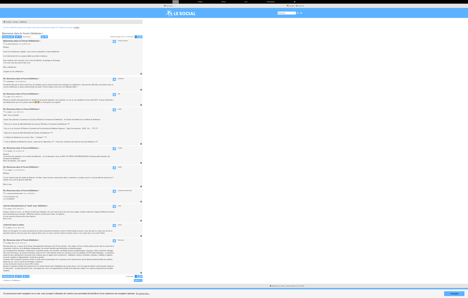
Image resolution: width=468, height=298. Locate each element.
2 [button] (138, 37)
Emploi (200, 2)
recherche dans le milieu (13, 225)
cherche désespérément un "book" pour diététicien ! (25, 206)
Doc (246, 2)
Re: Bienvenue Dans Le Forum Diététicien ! (21, 109)
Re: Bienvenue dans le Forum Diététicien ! (21, 79)
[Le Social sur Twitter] (295, 2)
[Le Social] (182, 13)
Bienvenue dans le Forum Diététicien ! (22, 33)
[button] (141, 36)
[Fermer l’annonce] (140, 27)
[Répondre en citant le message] (114, 41)
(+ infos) (76, 27)
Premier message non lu (117, 36)
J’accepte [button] (454, 294)
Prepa (224, 2)
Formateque (271, 2)
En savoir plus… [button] (143, 294)
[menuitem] (300, 5)
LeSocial (176, 2)
